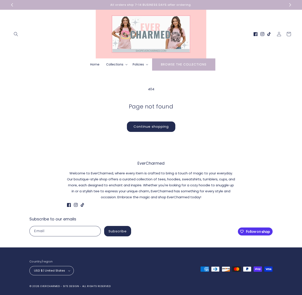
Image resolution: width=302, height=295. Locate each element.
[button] (16, 34)
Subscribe (118, 231)
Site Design (71, 286)
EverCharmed (50, 286)
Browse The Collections (183, 64)
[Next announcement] (290, 5)
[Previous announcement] (12, 5)
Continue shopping (151, 126)
